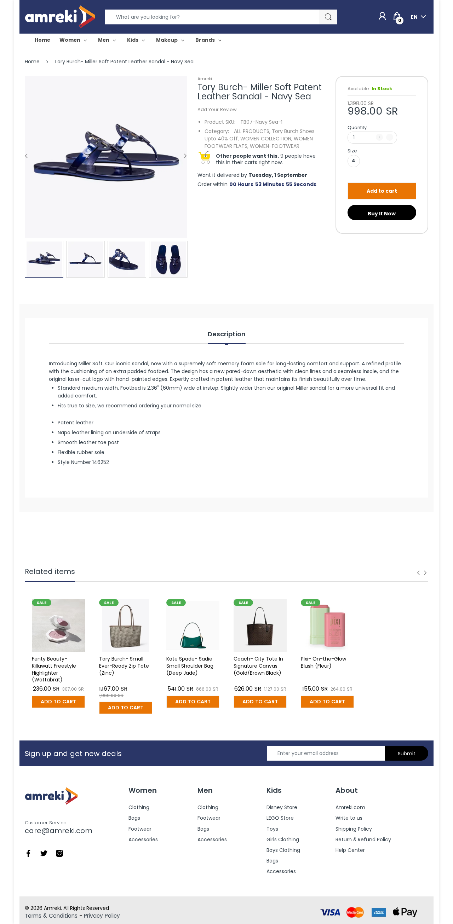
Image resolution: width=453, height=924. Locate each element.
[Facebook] (28, 853)
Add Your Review (217, 109)
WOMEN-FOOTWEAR (274, 146)
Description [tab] (227, 334)
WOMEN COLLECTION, (266, 138)
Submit (406, 753)
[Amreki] (60, 16)
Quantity (357, 127)
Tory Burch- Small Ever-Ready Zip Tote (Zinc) (124, 665)
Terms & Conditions (51, 915)
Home (32, 61)
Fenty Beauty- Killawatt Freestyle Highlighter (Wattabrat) (54, 669)
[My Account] (382, 16)
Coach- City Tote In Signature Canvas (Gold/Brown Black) (258, 665)
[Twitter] (43, 853)
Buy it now (382, 213)
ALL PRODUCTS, (252, 131)
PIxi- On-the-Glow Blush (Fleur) (323, 662)
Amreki (204, 79)
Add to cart (382, 190)
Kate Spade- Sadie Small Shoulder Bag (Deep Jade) (189, 665)
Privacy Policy (102, 915)
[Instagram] (59, 853)
